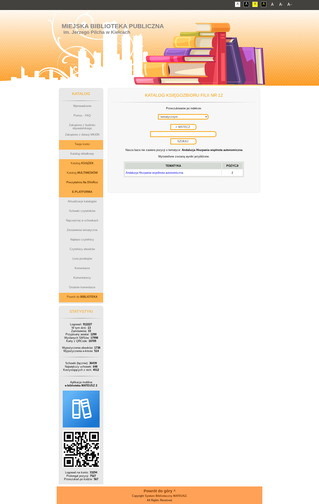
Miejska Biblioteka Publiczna (113, 26)
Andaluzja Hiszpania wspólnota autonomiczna (154, 172)
